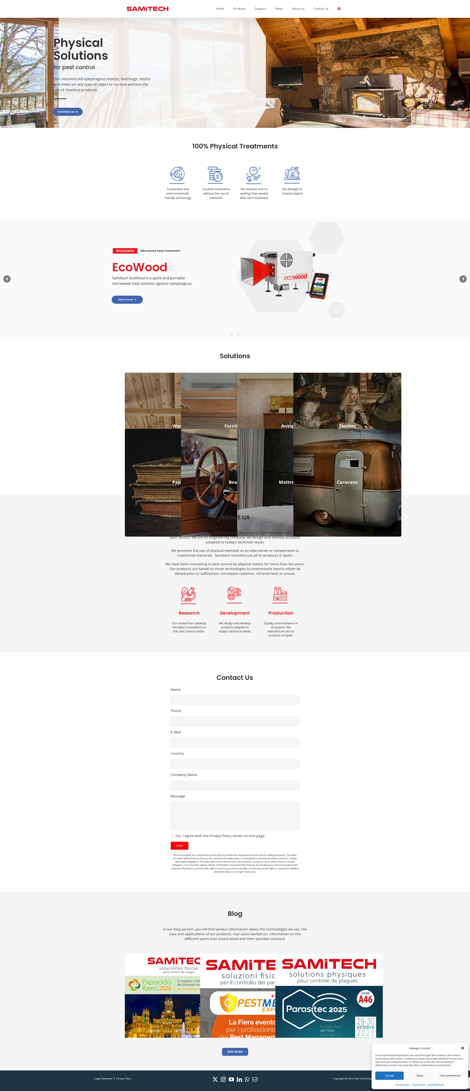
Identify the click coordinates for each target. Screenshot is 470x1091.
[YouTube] (231, 1079)
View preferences (450, 1075)
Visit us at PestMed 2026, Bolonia (247, 1018)
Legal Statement (435, 1084)
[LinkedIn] (239, 1079)
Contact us (67, 112)
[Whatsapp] (247, 1079)
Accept (389, 1075)
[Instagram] (223, 1079)
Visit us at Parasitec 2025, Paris (323, 997)
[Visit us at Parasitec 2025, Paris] (329, 997)
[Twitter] (215, 1079)
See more (127, 299)
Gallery (185, 999)
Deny (420, 1075)
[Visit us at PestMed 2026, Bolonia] (254, 1018)
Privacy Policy (403, 1084)
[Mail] (254, 1079)
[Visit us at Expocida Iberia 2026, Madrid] (178, 998)
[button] (462, 1048)
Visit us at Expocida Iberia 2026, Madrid (172, 999)
